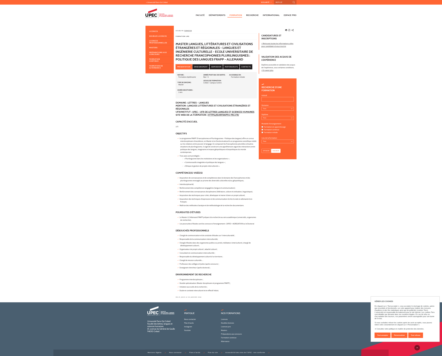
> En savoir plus (267, 70)
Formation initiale (271, 132)
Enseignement (201, 67)
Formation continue (271, 130)
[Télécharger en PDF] (289, 30)
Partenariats (231, 67)
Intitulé (264, 95)
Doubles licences (158, 36)
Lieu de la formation (269, 138)
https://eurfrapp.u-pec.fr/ (223, 114)
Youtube (187, 330)
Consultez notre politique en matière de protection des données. (400, 329)
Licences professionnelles (158, 42)
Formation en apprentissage (275, 127)
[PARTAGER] (293, 30)
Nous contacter (190, 319)
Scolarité (265, 2)
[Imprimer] (286, 30)
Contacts (246, 67)
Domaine (265, 105)
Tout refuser (415, 335)
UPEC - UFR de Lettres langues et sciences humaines (223, 112)
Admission (216, 67)
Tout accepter (382, 335)
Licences (153, 31)
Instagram (188, 327)
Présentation (183, 67)
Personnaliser (399, 335)
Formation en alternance (156, 67)
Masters (153, 48)
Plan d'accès (189, 323)
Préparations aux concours (158, 53)
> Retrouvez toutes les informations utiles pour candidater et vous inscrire (277, 45)
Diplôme (265, 114)
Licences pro (226, 327)
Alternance (225, 341)
